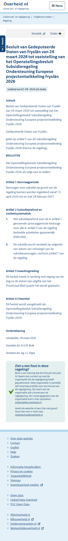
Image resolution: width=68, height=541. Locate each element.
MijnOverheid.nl (20, 515)
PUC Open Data (20, 504)
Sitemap (15, 480)
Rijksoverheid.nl (20, 519)
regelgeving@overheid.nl (29, 414)
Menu (59, 6)
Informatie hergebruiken (25, 467)
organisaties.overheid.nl (28, 402)
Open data (16, 495)
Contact (15, 443)
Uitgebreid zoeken (43, 16)
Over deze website (21, 438)
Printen (53, 33)
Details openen (2, 44)
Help (13, 452)
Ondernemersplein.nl (23, 524)
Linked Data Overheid (23, 500)
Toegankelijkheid (20, 476)
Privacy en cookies (21, 471)
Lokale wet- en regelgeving (16, 16)
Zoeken (15, 456)
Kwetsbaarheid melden (24, 485)
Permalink (36, 33)
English (14, 447)
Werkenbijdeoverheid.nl (25, 528)
